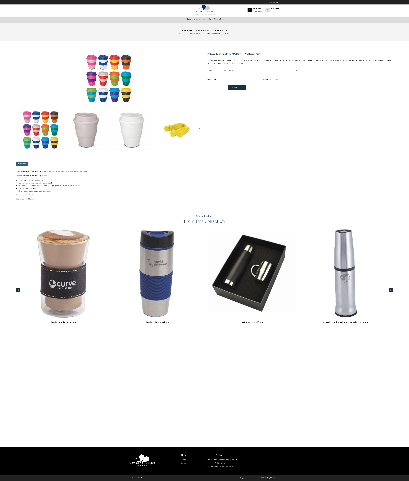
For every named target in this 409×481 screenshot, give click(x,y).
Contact (183, 463)
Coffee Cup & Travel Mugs (195, 33)
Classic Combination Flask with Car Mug (345, 322)
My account (257, 8)
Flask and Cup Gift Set (251, 322)
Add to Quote (236, 88)
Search (183, 460)
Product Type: (212, 79)
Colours (209, 70)
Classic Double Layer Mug (63, 322)
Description (22, 164)
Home (181, 33)
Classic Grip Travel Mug (157, 322)
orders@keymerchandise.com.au (222, 466)
